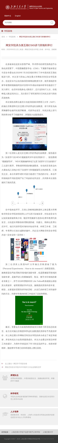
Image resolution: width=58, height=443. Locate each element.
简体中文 (7, 16)
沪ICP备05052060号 (47, 439)
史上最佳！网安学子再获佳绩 (16, 364)
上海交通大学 (48, 432)
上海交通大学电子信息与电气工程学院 (25, 432)
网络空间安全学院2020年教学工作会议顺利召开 (23, 367)
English (18, 16)
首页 (3, 37)
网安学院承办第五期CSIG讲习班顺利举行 (34, 37)
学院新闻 (8, 31)
